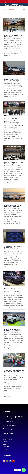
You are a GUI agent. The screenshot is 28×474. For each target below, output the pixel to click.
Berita (19, 38)
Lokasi (5, 441)
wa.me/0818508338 (11, 425)
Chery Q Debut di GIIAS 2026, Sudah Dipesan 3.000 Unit (13, 330)
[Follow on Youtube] (13, 461)
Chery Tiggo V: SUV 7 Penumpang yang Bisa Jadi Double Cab (12, 120)
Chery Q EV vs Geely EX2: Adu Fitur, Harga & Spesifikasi (13, 206)
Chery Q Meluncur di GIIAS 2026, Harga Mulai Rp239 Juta (13, 163)
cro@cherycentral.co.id (12, 429)
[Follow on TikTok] (7, 461)
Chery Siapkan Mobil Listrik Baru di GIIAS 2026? (13, 246)
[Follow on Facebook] (10, 461)
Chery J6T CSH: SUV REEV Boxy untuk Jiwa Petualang (13, 36)
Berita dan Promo (8, 439)
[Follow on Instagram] (4, 461)
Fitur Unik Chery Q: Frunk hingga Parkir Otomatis (14, 289)
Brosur (5, 444)
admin (7, 38)
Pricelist (5, 449)
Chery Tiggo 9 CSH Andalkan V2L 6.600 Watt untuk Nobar (14, 370)
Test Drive (6, 447)
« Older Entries (7, 396)
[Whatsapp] (24, 470)
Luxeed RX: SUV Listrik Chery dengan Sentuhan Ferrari (13, 78)
